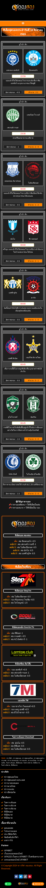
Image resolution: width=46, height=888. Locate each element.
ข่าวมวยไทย (32, 760)
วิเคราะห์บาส (28, 763)
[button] (23, 23)
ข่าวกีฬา (9, 758)
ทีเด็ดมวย (14, 765)
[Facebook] (16, 876)
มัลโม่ (17, 743)
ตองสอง (29, 866)
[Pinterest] (30, 876)
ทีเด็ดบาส (36, 763)
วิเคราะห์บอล (10, 763)
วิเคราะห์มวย (5, 765)
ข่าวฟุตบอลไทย (27, 758)
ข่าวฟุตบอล (17, 758)
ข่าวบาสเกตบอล (13, 760)
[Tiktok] (25, 876)
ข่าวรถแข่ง (23, 760)
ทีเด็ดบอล (19, 763)
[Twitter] (21, 876)
